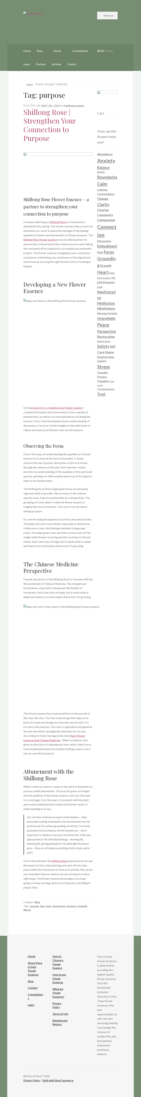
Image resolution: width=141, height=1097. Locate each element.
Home (27, 50)
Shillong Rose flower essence (40, 239)
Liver (48, 906)
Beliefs (101, 172)
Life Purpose (106, 282)
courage (34, 906)
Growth (105, 266)
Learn (26, 64)
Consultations (80, 50)
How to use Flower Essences (59, 978)
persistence (59, 906)
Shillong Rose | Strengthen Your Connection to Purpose (49, 125)
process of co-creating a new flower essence (56, 407)
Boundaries (107, 177)
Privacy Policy (31, 1080)
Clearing (103, 210)
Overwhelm (106, 318)
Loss (99, 286)
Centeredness (106, 194)
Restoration (106, 337)
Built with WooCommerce (58, 1080)
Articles (56, 64)
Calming (102, 189)
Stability (101, 361)
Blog (37, 902)
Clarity (103, 204)
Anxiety (106, 160)
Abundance (105, 154)
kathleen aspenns (74, 105)
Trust (101, 394)
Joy (113, 277)
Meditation (106, 303)
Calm (102, 183)
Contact (72, 64)
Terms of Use (60, 1013)
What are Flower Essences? (58, 992)
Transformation (105, 389)
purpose (71, 906)
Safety (103, 346)
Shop (40, 50)
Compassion (106, 220)
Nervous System (107, 313)
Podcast (41, 64)
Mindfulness (106, 308)
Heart (103, 272)
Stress (103, 366)
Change (102, 199)
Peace (103, 324)
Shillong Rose (58, 222)
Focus (109, 252)
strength (82, 906)
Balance (103, 167)
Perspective (106, 331)
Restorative (103, 341)
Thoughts (103, 381)
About (57, 50)
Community (105, 215)
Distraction (104, 241)
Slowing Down (105, 356)
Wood (27, 909)
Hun (42, 906)
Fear (100, 252)
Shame (109, 352)
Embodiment (107, 246)
